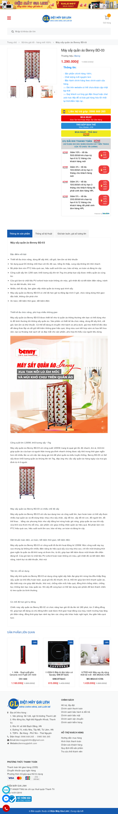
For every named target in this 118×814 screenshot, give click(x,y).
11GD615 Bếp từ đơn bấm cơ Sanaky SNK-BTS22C (59, 673)
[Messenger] (6, 798)
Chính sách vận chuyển (72, 718)
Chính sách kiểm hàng (71, 722)
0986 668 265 (27, 736)
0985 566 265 (43, 736)
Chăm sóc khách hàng (71, 744)
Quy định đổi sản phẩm (72, 748)
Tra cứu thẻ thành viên (72, 751)
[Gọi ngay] (6, 808)
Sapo (86, 811)
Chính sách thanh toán (72, 708)
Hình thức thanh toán (71, 741)
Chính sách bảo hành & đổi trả (75, 711)
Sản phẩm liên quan (21, 632)
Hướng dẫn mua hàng (71, 737)
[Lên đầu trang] (113, 805)
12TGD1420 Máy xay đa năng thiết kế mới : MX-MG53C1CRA (95, 673)
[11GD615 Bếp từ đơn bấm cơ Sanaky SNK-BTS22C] (59, 654)
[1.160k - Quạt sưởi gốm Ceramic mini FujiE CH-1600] (23, 654)
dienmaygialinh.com (27, 743)
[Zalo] (6, 790)
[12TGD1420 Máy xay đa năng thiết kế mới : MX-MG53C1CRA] (95, 654)
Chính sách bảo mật (70, 715)
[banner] (59, 4)
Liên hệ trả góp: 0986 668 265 (86, 111)
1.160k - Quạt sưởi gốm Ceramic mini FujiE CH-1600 (23, 673)
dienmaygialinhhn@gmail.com (30, 739)
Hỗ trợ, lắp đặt (68, 705)
